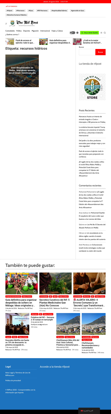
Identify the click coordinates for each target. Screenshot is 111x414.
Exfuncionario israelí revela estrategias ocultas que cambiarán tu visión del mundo (92, 248)
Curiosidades (10, 31)
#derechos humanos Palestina (16, 15)
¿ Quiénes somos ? (12, 34)
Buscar (81, 47)
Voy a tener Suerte (91, 33)
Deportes (26, 31)
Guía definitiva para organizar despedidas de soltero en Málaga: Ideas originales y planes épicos (21, 304)
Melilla (14, 337)
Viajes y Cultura (57, 31)
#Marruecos (20, 11)
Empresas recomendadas (13, 296)
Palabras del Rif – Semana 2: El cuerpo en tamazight (42, 318)
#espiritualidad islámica (59, 11)
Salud (55, 296)
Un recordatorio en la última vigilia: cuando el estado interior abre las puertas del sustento (92, 236)
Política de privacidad (13, 380)
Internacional (45, 31)
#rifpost (9, 11)
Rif (50, 296)
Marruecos (87, 296)
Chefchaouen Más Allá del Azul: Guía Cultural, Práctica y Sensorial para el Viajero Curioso (68, 343)
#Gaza (31, 11)
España (8, 337)
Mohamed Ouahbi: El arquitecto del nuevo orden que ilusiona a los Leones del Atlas (92, 216)
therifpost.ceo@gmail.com (39, 324)
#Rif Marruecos (42, 11)
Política (19, 31)
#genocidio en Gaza (77, 11)
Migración (35, 31)
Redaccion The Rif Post (25, 308)
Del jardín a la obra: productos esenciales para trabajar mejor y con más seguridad (92, 143)
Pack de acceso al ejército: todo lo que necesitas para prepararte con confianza (27, 44)
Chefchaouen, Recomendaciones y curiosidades (90, 345)
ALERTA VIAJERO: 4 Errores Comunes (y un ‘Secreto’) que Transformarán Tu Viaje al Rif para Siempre (88, 304)
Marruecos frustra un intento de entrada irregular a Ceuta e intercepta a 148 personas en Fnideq (92, 119)
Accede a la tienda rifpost (55, 366)
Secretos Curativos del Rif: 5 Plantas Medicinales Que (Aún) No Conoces (54, 302)
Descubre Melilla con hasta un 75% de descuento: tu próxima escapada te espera (17, 343)
